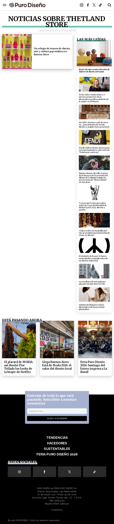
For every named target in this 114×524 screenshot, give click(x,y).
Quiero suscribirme (57, 418)
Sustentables (61, 5)
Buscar (109, 5)
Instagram (82, 5)
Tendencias (57, 438)
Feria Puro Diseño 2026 (61, 8)
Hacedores (57, 443)
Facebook (89, 5)
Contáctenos (57, 510)
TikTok (101, 5)
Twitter (95, 5)
